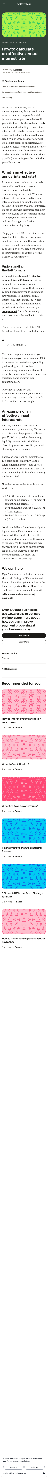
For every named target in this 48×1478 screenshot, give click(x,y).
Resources (7, 42)
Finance (20, 42)
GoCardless (16, 70)
